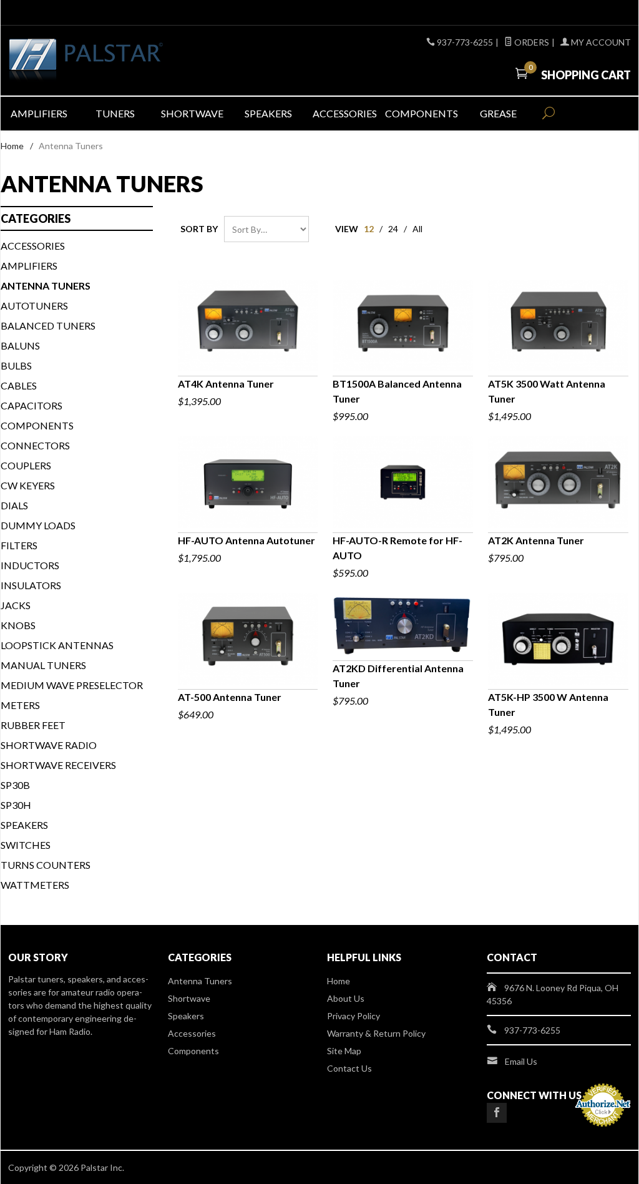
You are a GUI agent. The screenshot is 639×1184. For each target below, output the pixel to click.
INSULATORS (31, 585)
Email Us (521, 1061)
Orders (530, 42)
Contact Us (349, 1068)
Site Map (344, 1050)
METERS (20, 705)
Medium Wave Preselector (72, 685)
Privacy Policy (353, 1015)
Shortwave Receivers (58, 765)
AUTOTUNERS (34, 305)
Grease (498, 113)
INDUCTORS (30, 565)
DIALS (14, 505)
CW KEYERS (28, 485)
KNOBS (18, 625)
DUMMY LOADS (38, 525)
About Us (345, 998)
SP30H (16, 805)
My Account (600, 42)
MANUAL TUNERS (43, 665)
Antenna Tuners (200, 981)
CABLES (19, 385)
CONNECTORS (35, 445)
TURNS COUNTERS (45, 865)
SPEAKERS (24, 825)
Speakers (268, 113)
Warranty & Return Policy (376, 1033)
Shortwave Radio (49, 745)
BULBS (16, 365)
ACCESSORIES (33, 246)
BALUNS (20, 345)
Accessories (345, 113)
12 (369, 228)
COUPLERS (26, 465)
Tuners (115, 113)
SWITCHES (26, 845)
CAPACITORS (31, 405)
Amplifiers (39, 113)
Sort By (199, 228)
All (417, 228)
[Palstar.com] (107, 60)
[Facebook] (497, 1113)
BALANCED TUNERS (48, 325)
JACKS (16, 605)
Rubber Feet (33, 725)
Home (12, 145)
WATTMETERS (35, 885)
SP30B (15, 785)
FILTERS (19, 545)
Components (421, 113)
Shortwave (192, 113)
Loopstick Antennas (57, 645)
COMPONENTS (37, 425)
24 (393, 228)
